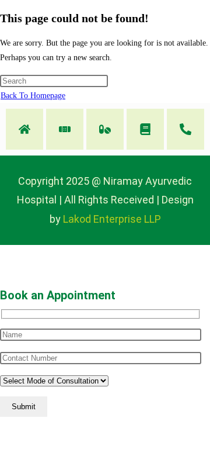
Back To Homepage (33, 95)
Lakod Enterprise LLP (112, 219)
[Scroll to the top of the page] (3, 252)
